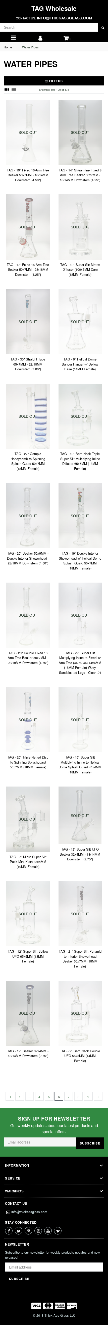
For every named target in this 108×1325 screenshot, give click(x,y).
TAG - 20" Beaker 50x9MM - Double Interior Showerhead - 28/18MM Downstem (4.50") (28, 558)
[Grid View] (7, 89)
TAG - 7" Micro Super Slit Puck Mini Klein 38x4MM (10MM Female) (28, 861)
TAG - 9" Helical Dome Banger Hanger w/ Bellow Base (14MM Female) (80, 364)
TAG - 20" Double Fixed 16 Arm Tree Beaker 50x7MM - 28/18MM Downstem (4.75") (28, 657)
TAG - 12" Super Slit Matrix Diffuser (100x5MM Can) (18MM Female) (80, 269)
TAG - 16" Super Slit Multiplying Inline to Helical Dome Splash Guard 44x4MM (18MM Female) (80, 764)
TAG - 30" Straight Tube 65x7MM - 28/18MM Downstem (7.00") (28, 364)
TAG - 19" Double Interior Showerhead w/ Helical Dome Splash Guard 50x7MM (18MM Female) (80, 560)
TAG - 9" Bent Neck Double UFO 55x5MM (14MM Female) (80, 1055)
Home (8, 47)
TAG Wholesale (54, 8)
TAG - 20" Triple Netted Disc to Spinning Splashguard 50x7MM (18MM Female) (27, 762)
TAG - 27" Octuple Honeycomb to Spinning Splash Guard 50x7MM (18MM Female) (28, 461)
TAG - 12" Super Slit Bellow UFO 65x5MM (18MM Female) (28, 956)
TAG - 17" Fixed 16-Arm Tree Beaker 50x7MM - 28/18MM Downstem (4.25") (28, 269)
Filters (55, 81)
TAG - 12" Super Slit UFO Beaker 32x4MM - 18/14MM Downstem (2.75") (80, 854)
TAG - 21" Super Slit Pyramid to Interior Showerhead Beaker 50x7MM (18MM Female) (80, 959)
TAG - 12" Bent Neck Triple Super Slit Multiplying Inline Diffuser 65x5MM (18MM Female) (80, 461)
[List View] (14, 89)
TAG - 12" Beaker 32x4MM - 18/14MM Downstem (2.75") (27, 1053)
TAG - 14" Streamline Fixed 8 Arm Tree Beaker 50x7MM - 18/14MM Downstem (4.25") (80, 175)
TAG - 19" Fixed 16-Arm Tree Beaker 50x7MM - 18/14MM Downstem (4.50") (28, 175)
